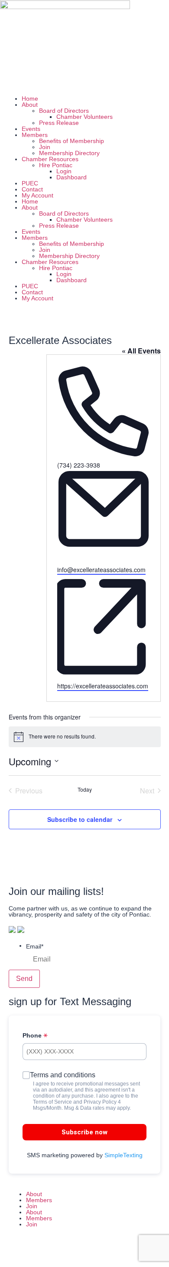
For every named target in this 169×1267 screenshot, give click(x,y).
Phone (33, 1035)
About (30, 104)
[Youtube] (81, 79)
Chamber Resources (50, 159)
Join (44, 146)
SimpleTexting (123, 1155)
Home (30, 98)
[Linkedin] (57, 79)
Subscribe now (84, 1132)
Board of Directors (64, 110)
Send (24, 978)
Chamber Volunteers (84, 116)
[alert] (85, 736)
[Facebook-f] (15, 1251)
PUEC (30, 183)
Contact (32, 189)
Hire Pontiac (55, 165)
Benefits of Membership (71, 140)
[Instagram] (34, 79)
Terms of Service (52, 1102)
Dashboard (71, 177)
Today (85, 789)
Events (31, 128)
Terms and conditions (62, 1075)
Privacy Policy (100, 1102)
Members (35, 134)
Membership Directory (69, 153)
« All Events (141, 351)
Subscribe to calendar (79, 819)
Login (64, 171)
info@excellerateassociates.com (101, 569)
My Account (37, 195)
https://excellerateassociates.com (102, 685)
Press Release (59, 122)
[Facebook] (11, 79)
